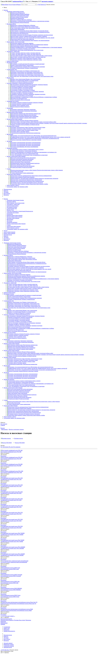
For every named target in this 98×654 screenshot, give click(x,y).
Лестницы (9, 141)
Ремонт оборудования (9, 233)
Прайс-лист (7, 628)
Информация (4, 623)
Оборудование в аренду (13, 185)
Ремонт (19, 4)
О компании (7, 627)
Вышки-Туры (10, 77)
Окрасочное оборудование (14, 174)
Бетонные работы (11, 24)
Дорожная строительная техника (15, 11)
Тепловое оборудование (13, 126)
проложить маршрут (47, 1)
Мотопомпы (10, 134)
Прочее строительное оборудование (16, 156)
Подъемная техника (12, 62)
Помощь (3, 624)
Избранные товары (9, 644)
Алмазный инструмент (13, 101)
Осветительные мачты (12, 61)
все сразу (7, 616)
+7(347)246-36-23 (41, 4)
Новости (6, 190)
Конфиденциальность (9, 631)
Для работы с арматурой (13, 51)
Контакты (6, 194)
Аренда (15, 4)
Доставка (6, 192)
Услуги (10, 4)
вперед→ (12, 616)
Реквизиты (6, 629)
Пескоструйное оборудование (14, 119)
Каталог (6, 10)
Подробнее (3, 456)
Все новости (4, 424)
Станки (9, 168)
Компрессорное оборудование (14, 112)
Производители (8, 189)
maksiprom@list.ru (18, 1)
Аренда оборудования (9, 232)
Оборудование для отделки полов (15, 41)
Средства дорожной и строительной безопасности (20, 83)
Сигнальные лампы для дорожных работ (17, 186)
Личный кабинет (8, 643)
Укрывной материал (12, 148)
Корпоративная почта (6, 618)
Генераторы (10, 108)
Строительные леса (12, 69)
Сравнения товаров (9, 646)
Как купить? (7, 193)
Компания (3, 621)
